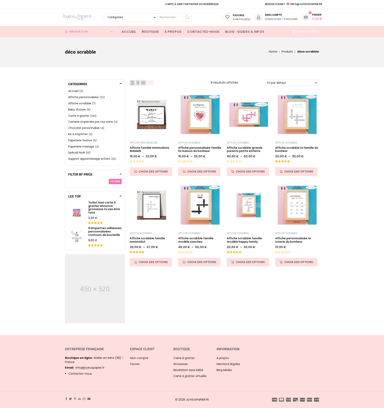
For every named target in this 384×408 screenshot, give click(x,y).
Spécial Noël (76, 153)
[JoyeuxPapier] (77, 17)
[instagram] (84, 398)
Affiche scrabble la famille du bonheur (296, 149)
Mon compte (139, 358)
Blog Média (224, 370)
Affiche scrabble (189, 142)
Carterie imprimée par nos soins (90, 122)
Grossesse (180, 364)
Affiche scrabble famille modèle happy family (244, 240)
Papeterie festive (80, 140)
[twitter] (70, 398)
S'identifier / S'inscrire (281, 19)
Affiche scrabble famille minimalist (147, 240)
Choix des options (153, 172)
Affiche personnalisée (144, 142)
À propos (173, 31)
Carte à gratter (78, 116)
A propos (223, 358)
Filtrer (115, 181)
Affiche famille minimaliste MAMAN (149, 149)
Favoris (135, 364)
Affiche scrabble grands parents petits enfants (244, 149)
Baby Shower (77, 110)
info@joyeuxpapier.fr (84, 368)
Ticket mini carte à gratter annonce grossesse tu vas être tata (104, 207)
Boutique (150, 31)
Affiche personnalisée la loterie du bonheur (293, 240)
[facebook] (66, 398)
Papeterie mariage (81, 147)
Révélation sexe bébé (188, 370)
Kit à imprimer (78, 134)
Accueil (129, 31)
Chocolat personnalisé (84, 128)
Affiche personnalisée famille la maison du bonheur (199, 149)
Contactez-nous (203, 31)
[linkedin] (79, 398)
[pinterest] (75, 398)
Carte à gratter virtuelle (189, 376)
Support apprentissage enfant (89, 159)
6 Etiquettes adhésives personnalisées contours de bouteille (105, 231)
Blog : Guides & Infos (244, 31)
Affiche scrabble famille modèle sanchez (195, 240)
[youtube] (89, 398)
